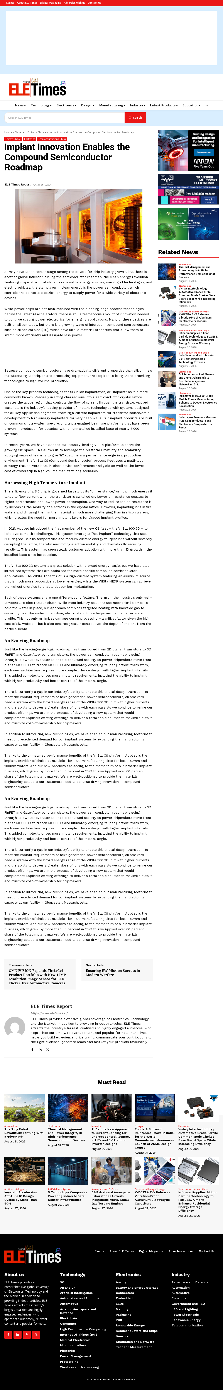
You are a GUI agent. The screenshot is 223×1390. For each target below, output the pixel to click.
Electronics (29, 138)
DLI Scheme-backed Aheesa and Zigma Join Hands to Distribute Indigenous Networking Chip (196, 379)
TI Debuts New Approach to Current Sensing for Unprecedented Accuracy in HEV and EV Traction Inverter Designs (110, 1136)
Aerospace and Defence (104, 1189)
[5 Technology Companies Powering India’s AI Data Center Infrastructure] (68, 1171)
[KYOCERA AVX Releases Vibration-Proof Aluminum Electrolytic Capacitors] (167, 318)
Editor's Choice (36, 132)
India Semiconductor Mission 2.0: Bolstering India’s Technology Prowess (197, 359)
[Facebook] (32, 1049)
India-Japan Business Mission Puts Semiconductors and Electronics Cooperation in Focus (197, 422)
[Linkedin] (40, 1049)
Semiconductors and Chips (52, 138)
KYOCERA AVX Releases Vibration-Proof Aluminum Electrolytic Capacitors (195, 318)
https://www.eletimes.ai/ (49, 1013)
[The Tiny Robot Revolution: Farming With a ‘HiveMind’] (24, 1108)
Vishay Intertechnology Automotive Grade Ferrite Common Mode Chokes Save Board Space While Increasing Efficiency (197, 295)
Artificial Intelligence (15, 1189)
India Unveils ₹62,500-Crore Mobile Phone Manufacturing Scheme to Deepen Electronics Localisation (198, 401)
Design (139, 1126)
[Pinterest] (27, 1335)
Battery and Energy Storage (194, 312)
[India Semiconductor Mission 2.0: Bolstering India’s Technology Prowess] (167, 359)
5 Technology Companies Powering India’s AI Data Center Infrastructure (67, 1196)
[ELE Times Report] (14, 1027)
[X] (47, 1049)
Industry (96, 1126)
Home (8, 132)
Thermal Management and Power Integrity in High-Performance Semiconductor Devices (197, 272)
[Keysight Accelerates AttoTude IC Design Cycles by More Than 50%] (24, 1171)
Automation (11, 1126)
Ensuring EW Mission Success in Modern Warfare (113, 973)
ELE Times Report (17, 184)
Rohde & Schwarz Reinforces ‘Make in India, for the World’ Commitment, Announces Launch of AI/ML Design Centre (154, 1138)
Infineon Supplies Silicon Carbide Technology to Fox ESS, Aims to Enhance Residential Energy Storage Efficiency (198, 338)
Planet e (20, 132)
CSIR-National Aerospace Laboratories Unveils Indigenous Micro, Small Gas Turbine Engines (110, 1198)
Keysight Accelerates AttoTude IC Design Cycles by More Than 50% (20, 1198)
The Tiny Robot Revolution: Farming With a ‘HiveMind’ (24, 1132)
